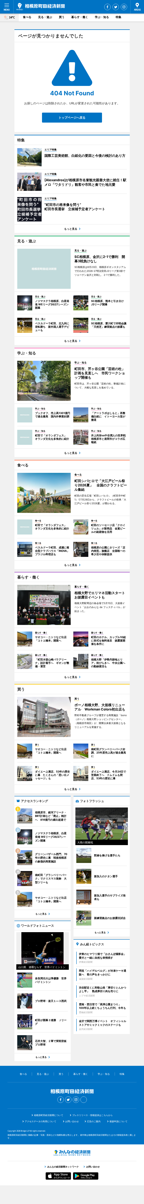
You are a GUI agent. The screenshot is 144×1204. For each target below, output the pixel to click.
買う (61, 17)
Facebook (107, 7)
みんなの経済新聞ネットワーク (72, 1153)
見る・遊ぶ (45, 17)
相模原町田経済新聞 (40, 6)
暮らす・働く (79, 17)
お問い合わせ (72, 1121)
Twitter (115, 7)
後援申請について (119, 1121)
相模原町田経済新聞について (48, 1115)
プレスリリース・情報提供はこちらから (92, 1115)
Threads (83, 1099)
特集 (118, 17)
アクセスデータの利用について (40, 1121)
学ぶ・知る (102, 17)
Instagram (124, 7)
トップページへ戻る (72, 117)
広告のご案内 (93, 1121)
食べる (27, 17)
